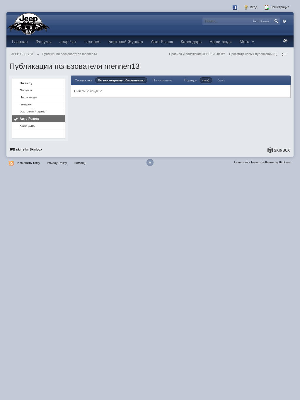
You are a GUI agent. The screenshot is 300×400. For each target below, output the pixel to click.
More (245, 41)
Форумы (44, 41)
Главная (20, 41)
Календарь (191, 41)
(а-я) (221, 80)
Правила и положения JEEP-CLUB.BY (197, 54)
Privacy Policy (57, 163)
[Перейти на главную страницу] (28, 23)
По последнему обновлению (121, 80)
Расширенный (284, 21)
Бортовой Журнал (125, 41)
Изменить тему (28, 163)
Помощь (80, 163)
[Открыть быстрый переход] (284, 54)
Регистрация (279, 7)
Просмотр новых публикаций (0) (253, 54)
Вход (253, 7)
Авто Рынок (162, 41)
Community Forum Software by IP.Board (262, 162)
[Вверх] (150, 162)
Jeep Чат (67, 41)
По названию (162, 80)
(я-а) (205, 80)
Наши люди (220, 41)
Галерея (92, 41)
